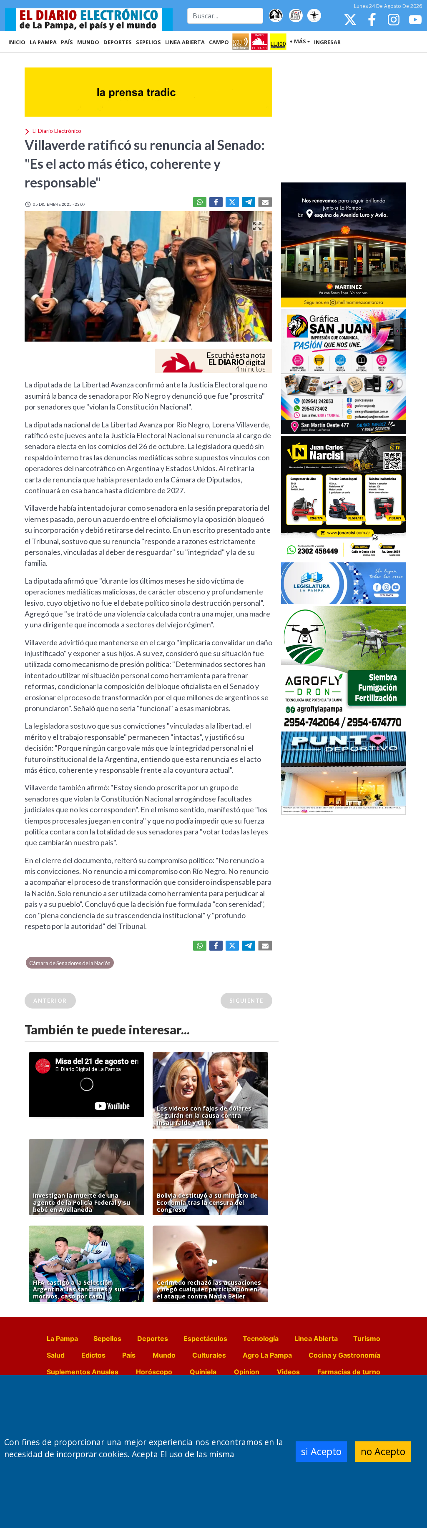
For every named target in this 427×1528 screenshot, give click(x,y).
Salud (56, 1355)
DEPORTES (117, 42)
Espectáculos (205, 1338)
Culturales (209, 1355)
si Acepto (321, 1451)
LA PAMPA (43, 42)
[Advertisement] (343, 118)
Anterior (50, 1000)
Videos (288, 1372)
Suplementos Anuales (82, 1372)
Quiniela (203, 1372)
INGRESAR (327, 42)
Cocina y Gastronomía (344, 1355)
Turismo (366, 1338)
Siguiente (246, 1000)
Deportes (152, 1338)
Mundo (164, 1355)
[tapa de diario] (295, 16)
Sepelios (107, 1338)
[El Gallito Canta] (275, 16)
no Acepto (383, 1451)
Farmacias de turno (348, 1372)
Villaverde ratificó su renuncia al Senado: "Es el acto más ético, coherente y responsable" (145, 163)
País (129, 1355)
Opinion (246, 1372)
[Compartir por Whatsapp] (199, 202)
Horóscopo (154, 1372)
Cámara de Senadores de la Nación (70, 963)
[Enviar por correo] (265, 202)
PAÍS (67, 42)
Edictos (93, 1355)
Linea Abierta (316, 1338)
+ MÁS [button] (297, 41)
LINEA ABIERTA (185, 42)
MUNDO (88, 42)
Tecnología (261, 1338)
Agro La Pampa (267, 1355)
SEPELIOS (148, 42)
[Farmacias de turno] (314, 16)
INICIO (16, 42)
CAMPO (219, 42)
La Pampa (62, 1338)
